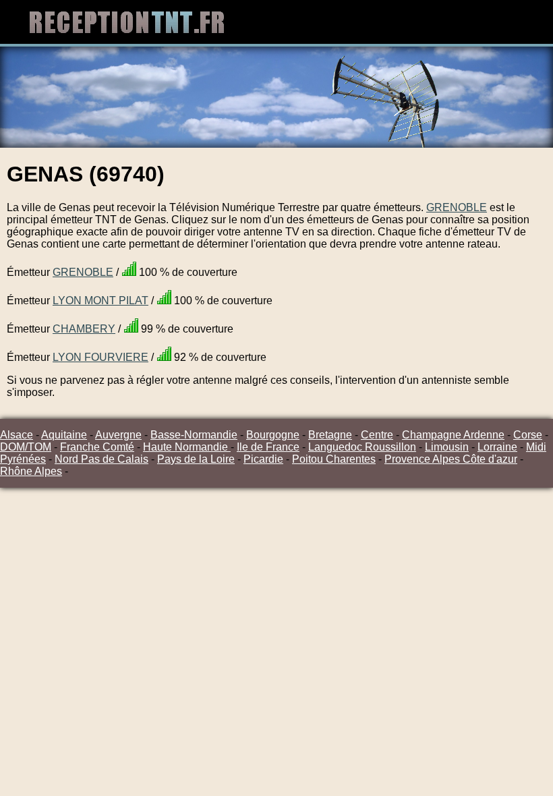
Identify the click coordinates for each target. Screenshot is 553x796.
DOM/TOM (25, 447)
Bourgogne (272, 434)
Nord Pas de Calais (101, 459)
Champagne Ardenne (453, 434)
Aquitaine (64, 434)
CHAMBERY (84, 329)
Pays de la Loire (196, 459)
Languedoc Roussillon (362, 447)
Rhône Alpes (31, 471)
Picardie (263, 459)
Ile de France (268, 447)
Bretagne (330, 434)
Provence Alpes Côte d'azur (450, 459)
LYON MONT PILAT (100, 300)
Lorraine (497, 447)
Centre (377, 434)
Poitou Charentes (334, 459)
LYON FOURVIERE (100, 357)
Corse (527, 434)
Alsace (16, 434)
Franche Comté (97, 447)
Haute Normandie (187, 447)
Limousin (447, 447)
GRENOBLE (456, 207)
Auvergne (118, 434)
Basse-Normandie (193, 434)
